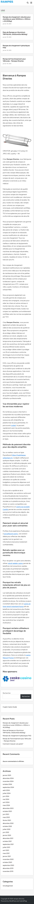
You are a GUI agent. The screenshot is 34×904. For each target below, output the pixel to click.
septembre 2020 (8, 865)
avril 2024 (6, 802)
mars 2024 (6, 805)
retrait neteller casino (15, 563)
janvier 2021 (7, 856)
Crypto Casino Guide (10, 707)
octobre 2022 (7, 826)
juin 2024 (6, 796)
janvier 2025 (7, 775)
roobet (13, 425)
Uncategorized (8, 886)
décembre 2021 (8, 838)
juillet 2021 (6, 847)
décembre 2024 (8, 778)
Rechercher (7, 693)
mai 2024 (6, 799)
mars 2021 (6, 853)
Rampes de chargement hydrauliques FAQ (17, 736)
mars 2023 (6, 817)
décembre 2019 (8, 868)
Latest (3, 10)
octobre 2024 (7, 784)
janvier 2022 (7, 835)
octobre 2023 (7, 811)
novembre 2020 (8, 859)
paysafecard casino (11, 534)
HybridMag (23, 901)
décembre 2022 (8, 823)
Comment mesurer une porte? (13, 744)
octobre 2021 (7, 841)
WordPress (12, 901)
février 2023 (7, 820)
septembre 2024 (8, 787)
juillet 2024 (6, 793)
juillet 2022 (6, 829)
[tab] (3, 10)
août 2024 (6, 790)
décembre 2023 (8, 808)
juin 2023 (6, 814)
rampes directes (18, 899)
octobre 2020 (7, 862)
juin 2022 (6, 832)
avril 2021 (6, 850)
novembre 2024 (8, 781)
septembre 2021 (8, 844)
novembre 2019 (8, 871)
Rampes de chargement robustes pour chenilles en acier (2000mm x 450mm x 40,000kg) (17, 19)
